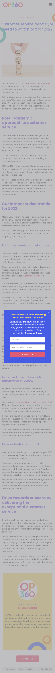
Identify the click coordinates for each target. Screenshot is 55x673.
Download (27, 354)
